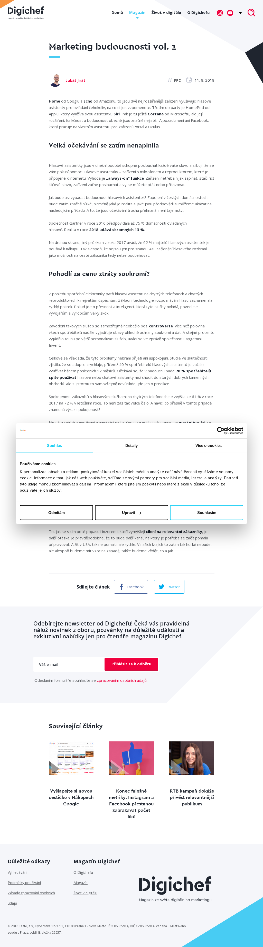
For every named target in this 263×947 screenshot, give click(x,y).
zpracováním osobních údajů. (122, 680)
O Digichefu (198, 12)
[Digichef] (26, 12)
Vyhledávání (17, 872)
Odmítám (56, 512)
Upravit (128, 512)
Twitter (173, 586)
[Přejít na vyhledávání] (251, 13)
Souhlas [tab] (54, 445)
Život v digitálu (166, 12)
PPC (177, 80)
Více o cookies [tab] (208, 445)
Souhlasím (206, 512)
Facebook (135, 586)
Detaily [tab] (131, 445)
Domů (117, 12)
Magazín (137, 12)
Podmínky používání (24, 882)
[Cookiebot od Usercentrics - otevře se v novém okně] (220, 430)
